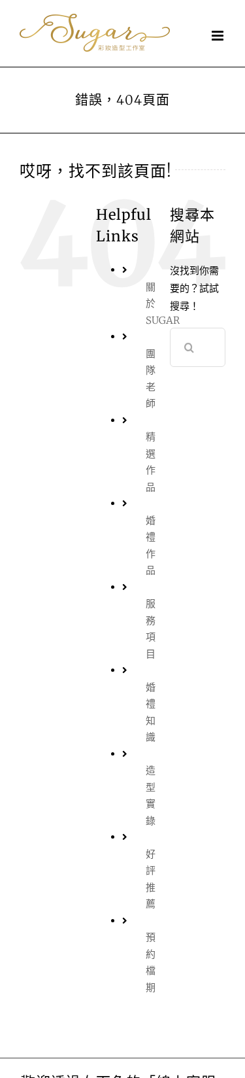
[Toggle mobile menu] (218, 36)
